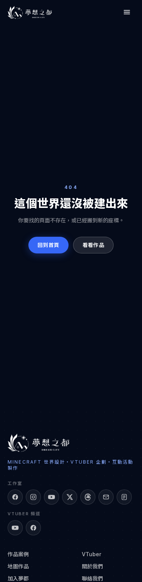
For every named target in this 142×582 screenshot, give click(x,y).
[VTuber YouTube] (15, 527)
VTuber (91, 554)
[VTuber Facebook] (33, 527)
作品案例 (18, 554)
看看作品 (93, 245)
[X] (69, 497)
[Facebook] (15, 497)
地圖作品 (18, 566)
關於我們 (92, 566)
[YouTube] (51, 497)
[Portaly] (124, 497)
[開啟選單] (126, 12)
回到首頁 (48, 245)
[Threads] (87, 497)
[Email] (106, 497)
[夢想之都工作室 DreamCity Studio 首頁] (30, 12)
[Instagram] (33, 497)
